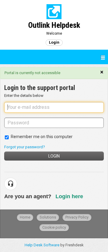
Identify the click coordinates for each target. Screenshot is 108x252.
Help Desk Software (42, 245)
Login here (69, 196)
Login (54, 156)
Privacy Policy (76, 217)
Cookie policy (54, 227)
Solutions (48, 217)
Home (25, 217)
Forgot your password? (24, 147)
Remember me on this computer (42, 136)
